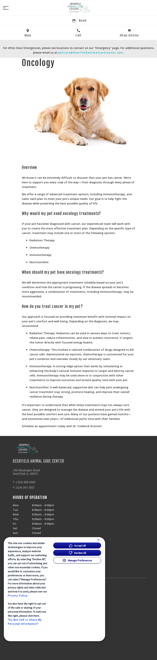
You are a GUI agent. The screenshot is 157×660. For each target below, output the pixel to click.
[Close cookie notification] (98, 540)
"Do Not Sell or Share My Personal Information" (25, 621)
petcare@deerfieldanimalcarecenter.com (90, 52)
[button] (6, 8)
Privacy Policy (18, 595)
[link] (78, 8)
